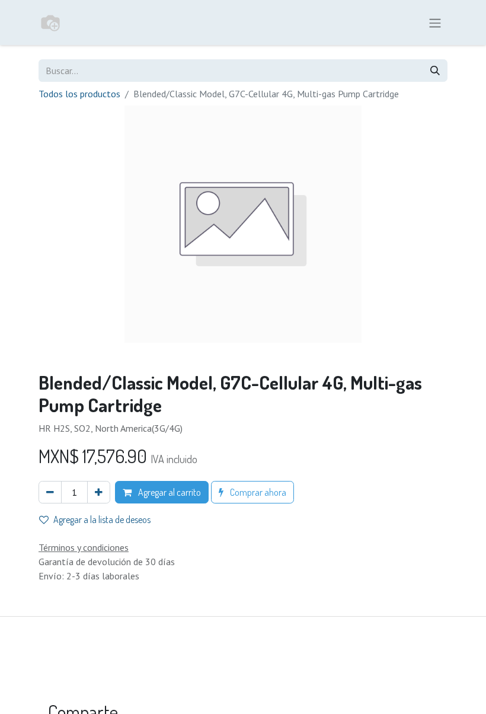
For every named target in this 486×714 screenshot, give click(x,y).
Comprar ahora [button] (257, 492)
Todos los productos (79, 94)
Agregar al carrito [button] (168, 492)
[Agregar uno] (98, 492)
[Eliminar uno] (50, 492)
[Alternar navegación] (435, 22)
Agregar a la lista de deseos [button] (102, 519)
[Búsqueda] (435, 70)
